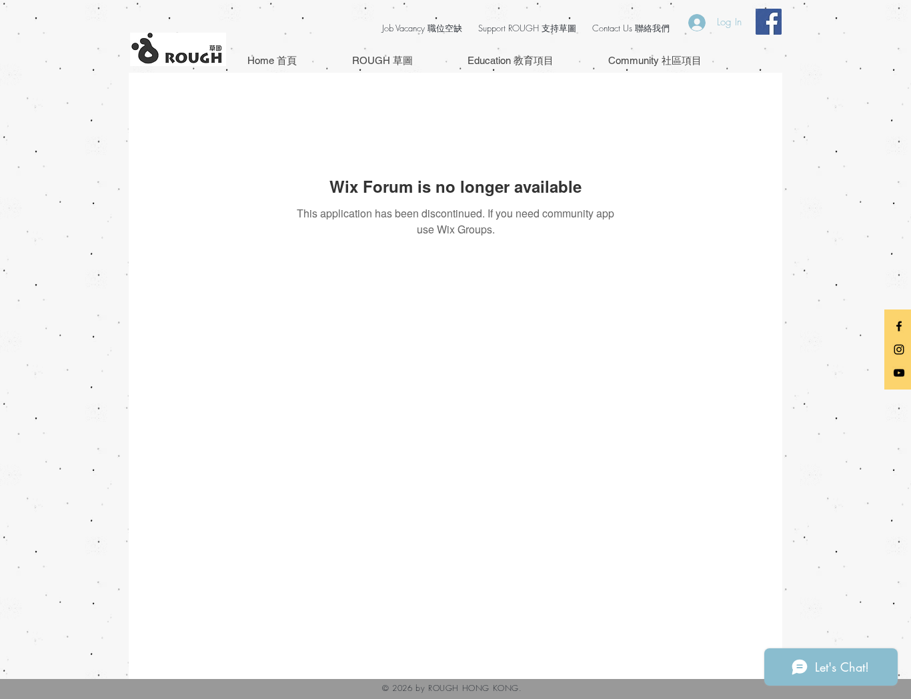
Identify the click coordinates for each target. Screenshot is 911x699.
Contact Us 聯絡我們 (631, 28)
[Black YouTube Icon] (899, 373)
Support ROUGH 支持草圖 (527, 28)
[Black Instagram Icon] (899, 349)
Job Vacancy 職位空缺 (422, 28)
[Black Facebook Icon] (899, 326)
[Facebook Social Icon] (769, 22)
